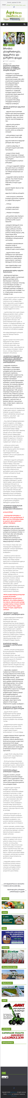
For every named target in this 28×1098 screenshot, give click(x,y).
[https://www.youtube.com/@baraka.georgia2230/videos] (13, 916)
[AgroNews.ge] (3, 24)
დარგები (5, 45)
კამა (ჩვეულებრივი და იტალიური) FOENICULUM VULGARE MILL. (13, 885)
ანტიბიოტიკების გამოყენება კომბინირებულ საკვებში (16, 891)
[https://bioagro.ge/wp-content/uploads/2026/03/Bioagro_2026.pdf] (13, 902)
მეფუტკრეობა (11, 45)
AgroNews (13, 61)
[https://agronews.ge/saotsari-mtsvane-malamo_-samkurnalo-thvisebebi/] (13, 986)
